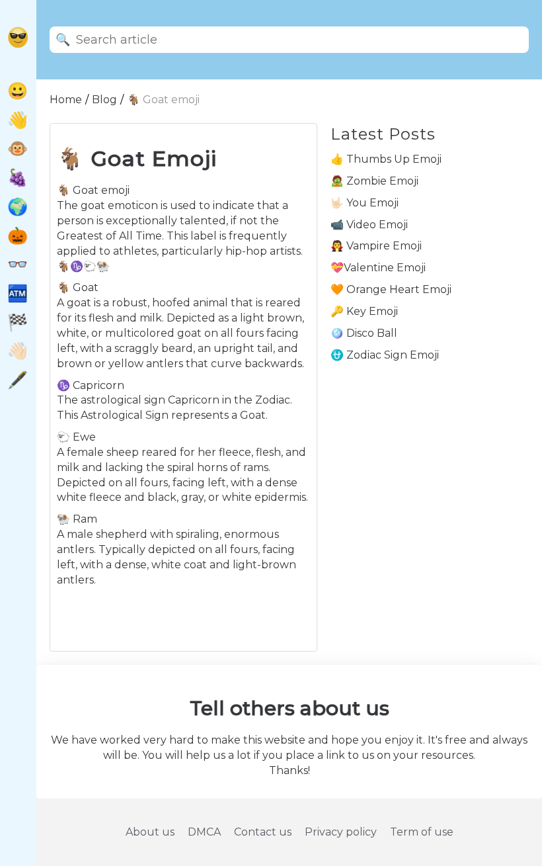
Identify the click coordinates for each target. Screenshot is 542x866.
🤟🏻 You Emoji (364, 202)
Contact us (262, 832)
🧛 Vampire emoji (376, 245)
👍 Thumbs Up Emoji (386, 159)
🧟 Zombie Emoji (374, 181)
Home (66, 99)
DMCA (204, 832)
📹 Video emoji (369, 224)
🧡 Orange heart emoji (390, 289)
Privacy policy (341, 832)
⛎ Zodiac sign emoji (384, 355)
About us (150, 832)
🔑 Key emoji (364, 311)
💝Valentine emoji (378, 267)
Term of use (421, 832)
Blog (104, 99)
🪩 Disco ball (363, 333)
